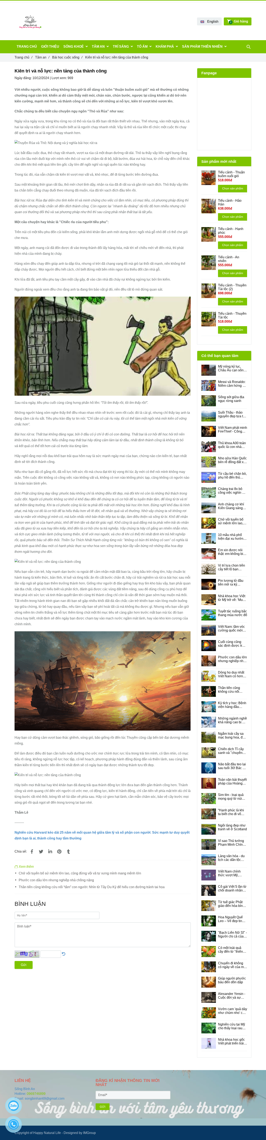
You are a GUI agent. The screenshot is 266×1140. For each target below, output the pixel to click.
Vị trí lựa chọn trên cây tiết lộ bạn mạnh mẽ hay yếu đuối (231, 567)
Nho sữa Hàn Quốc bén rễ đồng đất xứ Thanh (232, 460)
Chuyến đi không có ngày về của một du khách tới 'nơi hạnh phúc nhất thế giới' (232, 965)
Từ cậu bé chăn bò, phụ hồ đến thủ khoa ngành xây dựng (232, 475)
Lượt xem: (60, 78)
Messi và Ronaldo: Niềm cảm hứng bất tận (232, 384)
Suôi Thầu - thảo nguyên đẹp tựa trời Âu (232, 414)
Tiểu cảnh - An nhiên (228, 259)
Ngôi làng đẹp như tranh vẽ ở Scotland (232, 827)
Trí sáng (121, 46)
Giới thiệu (50, 46)
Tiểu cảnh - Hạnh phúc (230, 230)
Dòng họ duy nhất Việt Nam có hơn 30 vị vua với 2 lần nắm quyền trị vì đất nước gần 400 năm (232, 674)
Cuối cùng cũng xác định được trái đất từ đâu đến (231, 644)
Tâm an (42, 57)
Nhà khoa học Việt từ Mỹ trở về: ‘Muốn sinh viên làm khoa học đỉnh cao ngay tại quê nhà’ (232, 598)
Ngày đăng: (23, 78)
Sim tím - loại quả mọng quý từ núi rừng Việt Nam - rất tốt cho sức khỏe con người (232, 797)
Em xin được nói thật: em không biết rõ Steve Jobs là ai (232, 552)
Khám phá (165, 46)
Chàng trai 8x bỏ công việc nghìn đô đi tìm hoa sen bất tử (232, 491)
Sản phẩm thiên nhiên (202, 46)
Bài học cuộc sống (67, 57)
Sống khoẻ (74, 46)
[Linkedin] (50, 852)
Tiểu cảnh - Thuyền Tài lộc (232, 315)
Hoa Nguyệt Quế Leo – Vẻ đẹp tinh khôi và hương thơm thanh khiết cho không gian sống (231, 919)
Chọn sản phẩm (232, 188)
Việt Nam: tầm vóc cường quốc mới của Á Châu (231, 628)
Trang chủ (23, 57)
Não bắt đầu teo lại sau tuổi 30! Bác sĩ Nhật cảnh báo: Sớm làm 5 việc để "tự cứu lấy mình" (232, 766)
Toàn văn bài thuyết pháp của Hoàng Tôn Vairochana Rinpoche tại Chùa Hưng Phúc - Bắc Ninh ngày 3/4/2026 (232, 781)
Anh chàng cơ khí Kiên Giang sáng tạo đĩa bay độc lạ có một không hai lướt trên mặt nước (232, 506)
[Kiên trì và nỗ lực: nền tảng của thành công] (32, 852)
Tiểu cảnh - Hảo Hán (229, 202)
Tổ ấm (142, 46)
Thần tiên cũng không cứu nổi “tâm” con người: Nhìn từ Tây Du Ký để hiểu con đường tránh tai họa (92, 887)
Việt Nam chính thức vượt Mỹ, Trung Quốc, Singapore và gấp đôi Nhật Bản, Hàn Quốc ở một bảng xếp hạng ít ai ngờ (231, 873)
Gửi (23, 965)
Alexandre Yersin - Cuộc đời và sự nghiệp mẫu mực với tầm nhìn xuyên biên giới (232, 996)
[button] (209, 21)
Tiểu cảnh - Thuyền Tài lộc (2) (232, 287)
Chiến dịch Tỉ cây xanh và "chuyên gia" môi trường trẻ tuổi (232, 751)
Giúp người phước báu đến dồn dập (232, 980)
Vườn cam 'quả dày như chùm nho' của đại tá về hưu (232, 1011)
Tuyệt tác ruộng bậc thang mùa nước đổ (232, 613)
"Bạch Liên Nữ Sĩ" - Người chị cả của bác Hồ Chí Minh (232, 934)
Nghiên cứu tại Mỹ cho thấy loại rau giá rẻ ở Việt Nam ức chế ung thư (231, 1026)
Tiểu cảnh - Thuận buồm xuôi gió (231, 174)
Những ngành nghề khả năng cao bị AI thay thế (232, 720)
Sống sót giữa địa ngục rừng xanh (231, 399)
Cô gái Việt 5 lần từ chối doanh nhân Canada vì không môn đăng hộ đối (232, 888)
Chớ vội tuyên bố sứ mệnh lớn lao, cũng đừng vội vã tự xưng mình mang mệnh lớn (80, 873)
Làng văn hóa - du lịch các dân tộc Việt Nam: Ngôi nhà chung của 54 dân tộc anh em (232, 858)
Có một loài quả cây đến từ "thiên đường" (230, 950)
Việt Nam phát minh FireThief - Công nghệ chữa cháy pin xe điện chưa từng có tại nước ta (232, 429)
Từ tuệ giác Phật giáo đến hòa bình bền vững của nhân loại (232, 904)
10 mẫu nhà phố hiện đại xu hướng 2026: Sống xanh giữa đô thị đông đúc (231, 537)
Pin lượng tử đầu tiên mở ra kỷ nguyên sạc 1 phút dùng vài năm (231, 582)
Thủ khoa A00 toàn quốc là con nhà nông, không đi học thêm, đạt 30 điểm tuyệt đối (232, 445)
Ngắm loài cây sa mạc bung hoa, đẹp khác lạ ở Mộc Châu (232, 735)
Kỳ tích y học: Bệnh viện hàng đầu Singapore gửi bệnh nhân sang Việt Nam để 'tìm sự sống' (232, 705)
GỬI (102, 1106)
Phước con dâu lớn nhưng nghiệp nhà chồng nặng (56, 880)
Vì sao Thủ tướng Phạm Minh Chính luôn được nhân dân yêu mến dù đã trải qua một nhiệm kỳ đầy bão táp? (232, 843)
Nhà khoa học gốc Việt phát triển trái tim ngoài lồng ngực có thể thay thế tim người (231, 1041)
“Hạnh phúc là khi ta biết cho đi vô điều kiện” (231, 812)
